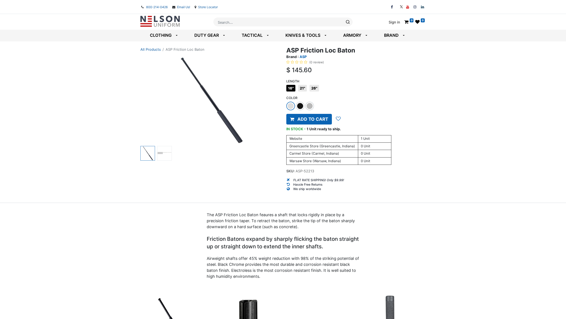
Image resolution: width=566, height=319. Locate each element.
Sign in (394, 22)
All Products (150, 49)
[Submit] (347, 22)
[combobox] (283, 22)
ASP (303, 56)
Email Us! (184, 7)
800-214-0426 (157, 7)
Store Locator (208, 7)
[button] (150, 100)
